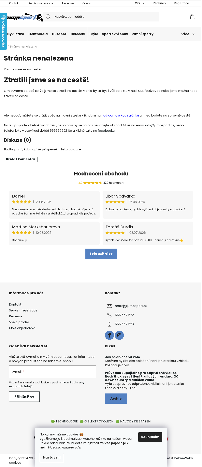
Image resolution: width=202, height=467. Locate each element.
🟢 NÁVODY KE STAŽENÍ (133, 421)
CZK (138, 3)
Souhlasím (150, 437)
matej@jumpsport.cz (131, 306)
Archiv (116, 398)
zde (77, 447)
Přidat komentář (20, 159)
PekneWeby (183, 458)
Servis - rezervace (40, 3)
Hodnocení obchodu (101, 173)
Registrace (181, 3)
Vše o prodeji (19, 322)
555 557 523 (124, 324)
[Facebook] (109, 335)
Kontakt (14, 3)
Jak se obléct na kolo (122, 357)
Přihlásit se (24, 396)
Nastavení (52, 457)
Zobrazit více (101, 253)
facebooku (106, 130)
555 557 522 (124, 315)
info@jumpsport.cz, (160, 125)
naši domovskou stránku (120, 115)
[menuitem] (15, 34)
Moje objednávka (22, 328)
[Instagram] (119, 335)
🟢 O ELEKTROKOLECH (96, 421)
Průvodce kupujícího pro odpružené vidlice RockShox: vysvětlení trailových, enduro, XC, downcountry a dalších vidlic (142, 376)
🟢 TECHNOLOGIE (64, 421)
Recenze (68, 3)
